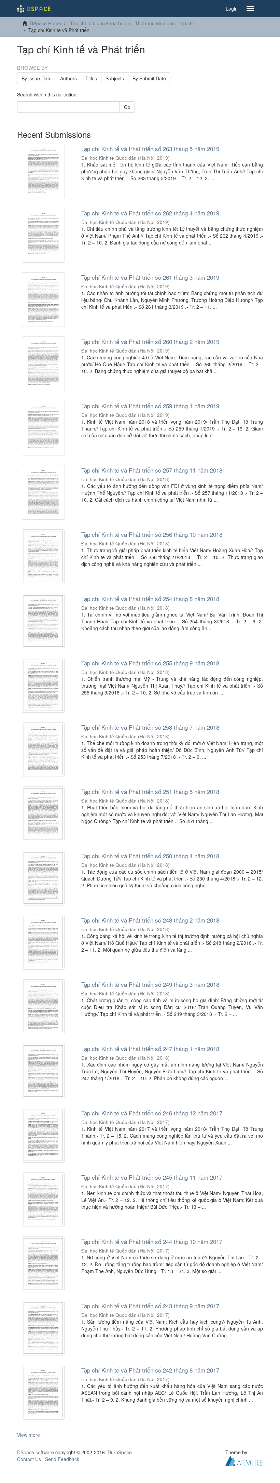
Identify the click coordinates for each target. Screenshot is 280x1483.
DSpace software (35, 1452)
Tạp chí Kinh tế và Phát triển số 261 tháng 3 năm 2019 (150, 277)
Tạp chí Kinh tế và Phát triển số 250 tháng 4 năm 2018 (150, 855)
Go (127, 107)
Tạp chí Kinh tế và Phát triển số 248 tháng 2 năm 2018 (150, 920)
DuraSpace (120, 1452)
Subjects (115, 78)
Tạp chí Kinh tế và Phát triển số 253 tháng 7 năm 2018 (150, 727)
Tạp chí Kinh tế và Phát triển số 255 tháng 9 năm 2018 (150, 663)
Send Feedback (62, 1459)
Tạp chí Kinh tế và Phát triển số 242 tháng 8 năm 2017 (150, 1370)
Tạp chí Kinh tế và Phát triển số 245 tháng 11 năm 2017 (151, 1177)
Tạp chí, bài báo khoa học (98, 23)
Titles (91, 78)
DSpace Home (45, 23)
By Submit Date (149, 78)
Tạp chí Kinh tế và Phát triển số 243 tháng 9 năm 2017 (150, 1305)
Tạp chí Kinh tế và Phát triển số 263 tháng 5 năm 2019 (150, 148)
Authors (68, 78)
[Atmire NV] (244, 1460)
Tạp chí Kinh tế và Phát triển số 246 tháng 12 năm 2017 (151, 1113)
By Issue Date (37, 78)
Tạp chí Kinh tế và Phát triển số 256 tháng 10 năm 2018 (151, 534)
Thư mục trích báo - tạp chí (164, 23)
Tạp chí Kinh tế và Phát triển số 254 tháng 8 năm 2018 (150, 598)
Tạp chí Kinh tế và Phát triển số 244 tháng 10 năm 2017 (151, 1241)
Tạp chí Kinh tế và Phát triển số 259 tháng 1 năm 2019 (150, 405)
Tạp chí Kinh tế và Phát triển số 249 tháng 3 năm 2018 (150, 984)
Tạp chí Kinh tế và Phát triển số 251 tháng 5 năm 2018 (150, 791)
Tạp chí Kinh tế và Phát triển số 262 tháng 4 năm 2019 (150, 213)
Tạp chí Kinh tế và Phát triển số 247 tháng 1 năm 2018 (150, 1048)
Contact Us (29, 1459)
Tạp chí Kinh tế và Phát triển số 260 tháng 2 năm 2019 (150, 341)
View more (28, 1434)
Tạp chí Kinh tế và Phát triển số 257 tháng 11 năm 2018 (151, 470)
